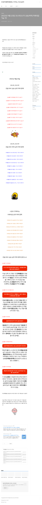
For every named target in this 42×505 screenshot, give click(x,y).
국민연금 (34, 56)
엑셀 (33, 46)
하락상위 (33, 80)
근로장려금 (34, 50)
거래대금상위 (34, 87)
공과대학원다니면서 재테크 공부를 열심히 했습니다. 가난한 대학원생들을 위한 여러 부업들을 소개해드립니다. (13, 485)
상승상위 (36, 77)
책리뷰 (33, 36)
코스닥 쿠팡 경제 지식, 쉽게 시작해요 (11, 427)
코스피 (36, 101)
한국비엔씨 (33, 78)
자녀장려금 (34, 51)
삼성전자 (37, 78)
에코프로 (38, 87)
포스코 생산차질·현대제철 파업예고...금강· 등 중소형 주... (15, 268)
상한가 (38, 92)
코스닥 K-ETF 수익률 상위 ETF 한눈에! (11, 435)
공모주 (34, 54)
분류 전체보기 (34, 32)
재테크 (33, 34)
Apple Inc (36, 91)
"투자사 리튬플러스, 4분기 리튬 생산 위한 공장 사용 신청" (15, 295)
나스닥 (33, 91)
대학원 (33, 38)
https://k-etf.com (6, 433)
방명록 (11, 6)
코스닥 (38, 84)
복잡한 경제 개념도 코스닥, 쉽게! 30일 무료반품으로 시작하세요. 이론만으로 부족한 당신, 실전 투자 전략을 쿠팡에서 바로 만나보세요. (14, 429)
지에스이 (39, 94)
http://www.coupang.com (7, 425)
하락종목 (33, 77)
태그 (6, 6)
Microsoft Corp (34, 85)
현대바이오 (33, 95)
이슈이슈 (34, 47)
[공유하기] (5, 444)
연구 (33, 41)
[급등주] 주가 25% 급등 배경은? (14, 320)
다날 (33, 84)
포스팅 (33, 44)
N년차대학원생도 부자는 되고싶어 (12, 2)
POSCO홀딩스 (34, 98)
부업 (33, 39)
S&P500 (33, 94)
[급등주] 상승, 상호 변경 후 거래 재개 (15, 345)
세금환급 (34, 53)
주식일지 (5, 449)
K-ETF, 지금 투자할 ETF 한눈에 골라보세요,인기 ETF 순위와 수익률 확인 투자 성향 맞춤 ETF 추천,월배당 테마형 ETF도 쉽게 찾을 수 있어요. (11, 437)
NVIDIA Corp (34, 92)
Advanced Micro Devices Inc (36, 82)
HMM (36, 94)
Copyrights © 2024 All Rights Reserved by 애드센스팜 (9, 497)
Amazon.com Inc (35, 88)
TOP (40, 498)
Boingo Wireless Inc (35, 99)
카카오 (33, 101)
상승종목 (35, 84)
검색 (37, 2)
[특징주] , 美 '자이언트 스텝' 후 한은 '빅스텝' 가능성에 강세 (15, 371)
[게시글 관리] (6, 444)
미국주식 (37, 95)
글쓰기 (17, 6)
